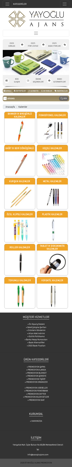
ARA (65, 98)
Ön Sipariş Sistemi (37, 324)
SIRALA (8, 91)
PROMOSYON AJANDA (37, 369)
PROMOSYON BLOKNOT (37, 373)
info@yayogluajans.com (38, 454)
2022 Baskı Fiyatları (36, 345)
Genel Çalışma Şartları (36, 327)
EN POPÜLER (21, 91)
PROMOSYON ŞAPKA (36, 366)
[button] (8, 62)
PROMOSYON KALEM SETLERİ (37, 397)
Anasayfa (10, 106)
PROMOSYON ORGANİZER (36, 382)
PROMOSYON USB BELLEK (37, 387)
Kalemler (22, 106)
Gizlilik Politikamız (37, 336)
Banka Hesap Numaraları (36, 339)
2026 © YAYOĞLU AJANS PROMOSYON (36, 462)
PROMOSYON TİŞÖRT (36, 379)
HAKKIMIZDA (36, 421)
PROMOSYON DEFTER (37, 394)
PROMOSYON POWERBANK (37, 390)
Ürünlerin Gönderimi (36, 330)
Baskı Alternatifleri (37, 342)
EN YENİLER (47, 91)
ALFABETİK (34, 91)
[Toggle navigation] (64, 4)
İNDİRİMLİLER (62, 91)
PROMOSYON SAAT (36, 400)
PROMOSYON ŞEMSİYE (36, 376)
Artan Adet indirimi (37, 333)
